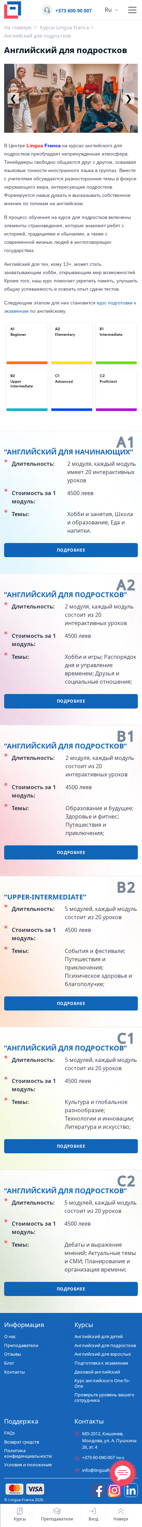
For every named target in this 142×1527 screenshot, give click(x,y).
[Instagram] (114, 1490)
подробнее (71, 550)
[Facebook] (98, 1490)
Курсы (20, 1518)
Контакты (14, 1372)
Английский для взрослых (102, 1354)
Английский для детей (98, 1336)
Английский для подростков (105, 1345)
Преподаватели (57, 1518)
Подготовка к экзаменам (101, 1363)
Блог (9, 1363)
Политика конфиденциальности (28, 1453)
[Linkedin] (131, 1490)
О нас (10, 1336)
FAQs (9, 1433)
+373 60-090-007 (103, 1457)
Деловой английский (97, 1372)
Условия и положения (28, 1465)
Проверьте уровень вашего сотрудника (104, 1397)
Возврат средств (21, 1442)
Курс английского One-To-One (102, 1383)
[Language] (132, 10)
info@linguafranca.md (105, 1470)
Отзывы (12, 1354)
